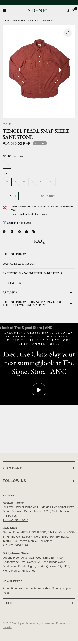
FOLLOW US (14, 481)
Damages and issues (19, 264)
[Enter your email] (71, 602)
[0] (73, 10)
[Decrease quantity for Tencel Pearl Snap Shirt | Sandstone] (5, 196)
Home (6, 20)
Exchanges (12, 283)
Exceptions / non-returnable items (32, 273)
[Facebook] (5, 232)
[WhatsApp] (27, 232)
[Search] (68, 10)
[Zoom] (67, 32)
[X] (13, 232)
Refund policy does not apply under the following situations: (33, 303)
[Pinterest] (20, 232)
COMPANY (12, 468)
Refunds (10, 292)
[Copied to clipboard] (34, 232)
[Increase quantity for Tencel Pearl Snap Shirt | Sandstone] (15, 196)
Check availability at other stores (29, 214)
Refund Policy (15, 254)
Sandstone (7, 164)
